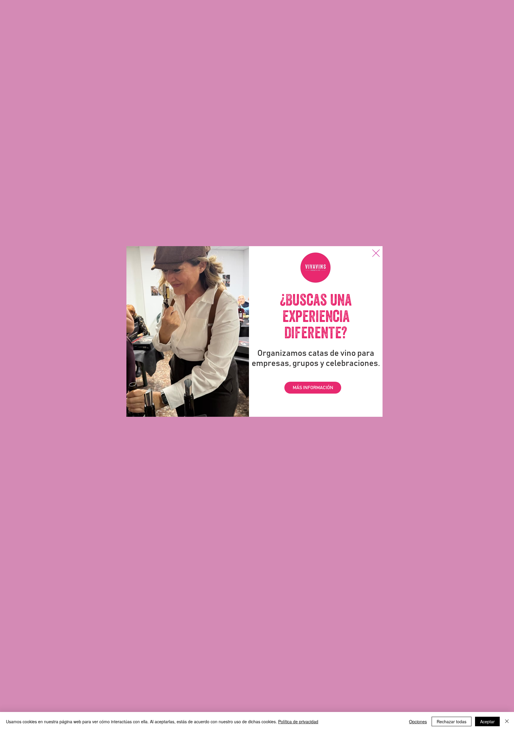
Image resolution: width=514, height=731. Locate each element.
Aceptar (487, 721)
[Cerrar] (506, 721)
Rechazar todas (451, 721)
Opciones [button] (418, 721)
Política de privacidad (298, 721)
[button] (376, 253)
